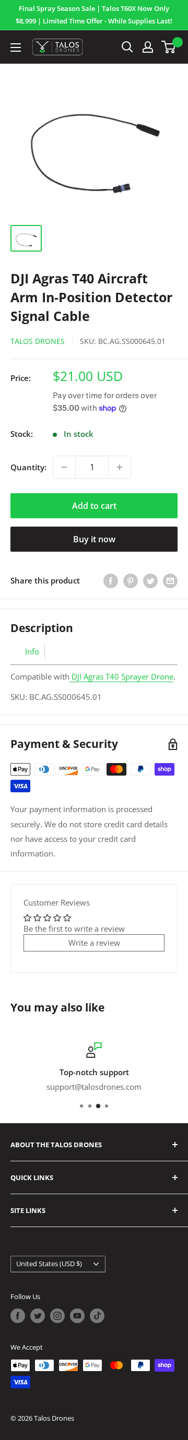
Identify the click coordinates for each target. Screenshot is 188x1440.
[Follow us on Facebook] (17, 1315)
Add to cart (94, 505)
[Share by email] (170, 580)
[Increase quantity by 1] (120, 467)
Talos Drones (37, 341)
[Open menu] (15, 47)
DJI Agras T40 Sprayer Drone (122, 676)
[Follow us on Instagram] (57, 1315)
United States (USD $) (49, 1263)
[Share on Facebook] (110, 580)
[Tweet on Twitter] (150, 580)
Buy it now (94, 539)
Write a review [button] (94, 942)
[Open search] (127, 47)
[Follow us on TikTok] (97, 1315)
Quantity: (28, 467)
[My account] (148, 47)
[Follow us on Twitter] (37, 1315)
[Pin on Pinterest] (130, 580)
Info (32, 651)
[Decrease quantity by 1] (64, 467)
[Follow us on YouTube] (77, 1315)
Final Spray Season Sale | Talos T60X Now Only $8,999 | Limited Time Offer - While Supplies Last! (94, 15)
